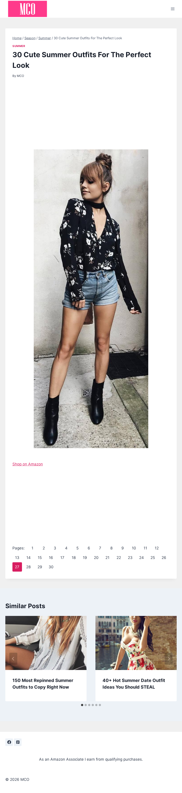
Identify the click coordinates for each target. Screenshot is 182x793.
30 (51, 567)
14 (28, 557)
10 (134, 548)
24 (141, 557)
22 (119, 557)
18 (74, 557)
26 (164, 557)
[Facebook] (9, 742)
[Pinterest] (18, 742)
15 (40, 557)
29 (40, 567)
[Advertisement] (91, 117)
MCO (20, 76)
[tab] (82, 705)
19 (85, 557)
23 (130, 557)
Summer (18, 46)
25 (152, 557)
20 (96, 557)
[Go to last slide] (13, 659)
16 (51, 557)
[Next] (169, 659)
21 (107, 557)
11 (145, 548)
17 (62, 557)
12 (157, 548)
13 (17, 557)
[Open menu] (172, 8)
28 (28, 567)
